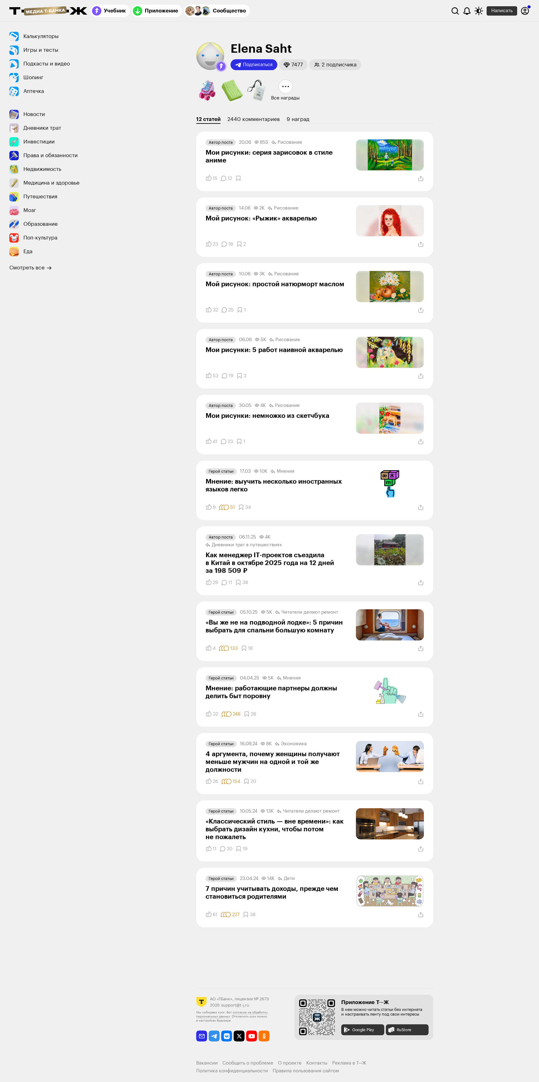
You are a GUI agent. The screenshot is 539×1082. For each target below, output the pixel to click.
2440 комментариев (253, 119)
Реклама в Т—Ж (349, 1063)
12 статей (208, 119)
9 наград (298, 119)
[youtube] (251, 1036)
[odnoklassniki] (264, 1036)
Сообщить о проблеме (247, 1063)
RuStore (404, 1030)
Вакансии (207, 1063)
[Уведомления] (467, 11)
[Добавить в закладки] (238, 178)
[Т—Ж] (48, 11)
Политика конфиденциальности (232, 1071)
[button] (221, 66)
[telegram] (214, 1036)
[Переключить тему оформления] (478, 11)
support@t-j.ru (235, 1005)
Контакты (317, 1063)
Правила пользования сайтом (306, 1071)
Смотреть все (27, 267)
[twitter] (239, 1036)
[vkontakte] (226, 1036)
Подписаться (258, 64)
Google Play (363, 1030)
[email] (201, 1036)
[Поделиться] (421, 179)
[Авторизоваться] (525, 11)
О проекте (290, 1063)
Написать (501, 10)
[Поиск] (455, 11)
